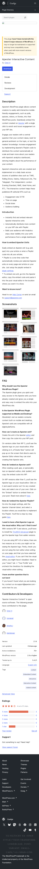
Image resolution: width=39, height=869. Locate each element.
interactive (32, 679)
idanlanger (11, 633)
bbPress (6, 806)
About (4, 761)
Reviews (7, 83)
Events (23, 783)
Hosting (5, 768)
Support (7, 94)
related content (31, 687)
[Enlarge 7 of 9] (34, 325)
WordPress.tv (8, 791)
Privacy (5, 772)
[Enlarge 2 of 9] (16, 324)
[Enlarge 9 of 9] (34, 353)
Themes (24, 764)
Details (7, 77)
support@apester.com (13, 298)
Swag (24, 791)
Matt (5, 802)
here (28, 496)
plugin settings (7, 271)
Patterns (24, 772)
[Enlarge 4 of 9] (16, 352)
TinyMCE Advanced (21, 532)
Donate (25, 787)
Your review (6, 731)
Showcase (25, 761)
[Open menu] (35, 3)
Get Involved (26, 779)
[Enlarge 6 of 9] (34, 311)
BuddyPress (8, 809)
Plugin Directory (8, 10)
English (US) (32, 665)
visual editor (10, 556)
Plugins (23, 768)
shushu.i (10, 626)
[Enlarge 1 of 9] (16, 311)
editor (28, 435)
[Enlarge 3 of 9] (16, 338)
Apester (21, 123)
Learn (4, 779)
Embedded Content (29, 674)
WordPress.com (9, 798)
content (33, 670)
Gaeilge (10, 819)
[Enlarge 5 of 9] (16, 366)
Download (7, 69)
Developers (6, 787)
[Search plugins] (25, 17)
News (4, 764)
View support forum (10, 747)
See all (34, 731)
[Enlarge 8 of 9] (34, 339)
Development (9, 88)
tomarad (10, 618)
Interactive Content (30, 683)
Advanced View (8, 694)
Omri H (7, 63)
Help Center (17, 294)
